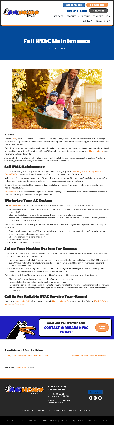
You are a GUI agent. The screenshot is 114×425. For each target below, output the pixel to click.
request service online (14, 304)
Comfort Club (100, 16)
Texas (13, 138)
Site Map (103, 421)
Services (58, 16)
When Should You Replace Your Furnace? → (91, 355)
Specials (85, 16)
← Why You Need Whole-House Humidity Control (26, 355)
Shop (107, 21)
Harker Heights (96, 151)
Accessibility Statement (46, 421)
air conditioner (15, 205)
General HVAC (20, 367)
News (99, 21)
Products (72, 16)
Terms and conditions (86, 421)
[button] (64, 16)
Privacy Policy (66, 421)
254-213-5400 (100, 301)
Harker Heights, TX (60, 301)
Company (87, 21)
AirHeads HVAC (11, 191)
